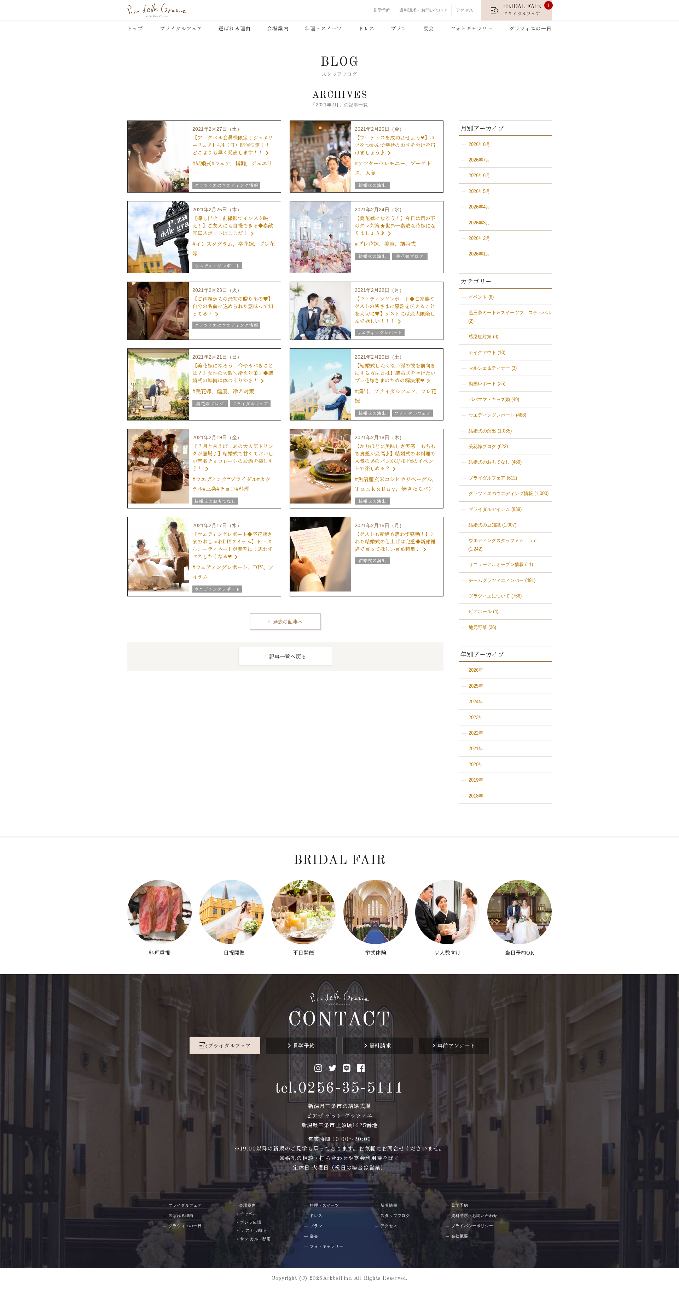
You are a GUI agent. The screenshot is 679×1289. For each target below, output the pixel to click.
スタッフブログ (395, 1215)
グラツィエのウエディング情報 (501, 493)
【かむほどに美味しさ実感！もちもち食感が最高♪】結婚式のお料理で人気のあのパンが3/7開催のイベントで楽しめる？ (395, 457)
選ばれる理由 (235, 28)
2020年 (476, 764)
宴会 (428, 28)
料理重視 (159, 952)
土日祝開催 (231, 952)
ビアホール (480, 611)
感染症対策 (480, 336)
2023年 (476, 717)
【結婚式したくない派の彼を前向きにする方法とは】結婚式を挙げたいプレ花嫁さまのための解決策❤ (395, 373)
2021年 (476, 748)
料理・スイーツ (323, 28)
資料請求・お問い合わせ (423, 10)
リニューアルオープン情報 (496, 564)
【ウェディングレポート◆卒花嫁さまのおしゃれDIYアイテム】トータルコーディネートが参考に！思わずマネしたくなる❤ (232, 545)
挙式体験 (375, 952)
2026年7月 (479, 160)
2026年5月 (479, 191)
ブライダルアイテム (489, 509)
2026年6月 (479, 175)
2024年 (476, 701)
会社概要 (459, 1236)
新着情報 (389, 1205)
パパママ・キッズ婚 (489, 399)
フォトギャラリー (472, 28)
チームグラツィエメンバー (496, 580)
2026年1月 (479, 254)
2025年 (476, 686)
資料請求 (380, 1045)
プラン (399, 28)
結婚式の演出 (482, 431)
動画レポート (482, 383)
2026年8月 (479, 144)
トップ (135, 28)
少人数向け (447, 952)
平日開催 (303, 952)
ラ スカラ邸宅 (253, 1230)
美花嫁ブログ (482, 446)
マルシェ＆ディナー (489, 368)
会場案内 (277, 28)
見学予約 (381, 10)
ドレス (366, 28)
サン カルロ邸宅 (255, 1239)
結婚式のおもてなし (489, 462)
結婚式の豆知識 (485, 525)
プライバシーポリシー (472, 1226)
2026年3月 (479, 222)
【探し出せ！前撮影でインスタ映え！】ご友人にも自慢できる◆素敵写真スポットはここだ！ (232, 225)
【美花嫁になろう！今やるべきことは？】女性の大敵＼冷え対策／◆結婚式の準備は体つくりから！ (232, 373)
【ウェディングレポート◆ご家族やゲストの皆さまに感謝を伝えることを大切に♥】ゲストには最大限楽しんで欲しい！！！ (395, 309)
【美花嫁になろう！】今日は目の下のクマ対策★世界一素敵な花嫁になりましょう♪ (395, 225)
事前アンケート (456, 1045)
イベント (478, 297)
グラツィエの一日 (530, 28)
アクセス (464, 10)
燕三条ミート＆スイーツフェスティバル (510, 312)
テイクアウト (482, 352)
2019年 (476, 780)
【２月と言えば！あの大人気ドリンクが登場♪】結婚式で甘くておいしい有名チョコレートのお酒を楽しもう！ (232, 457)
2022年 (476, 733)
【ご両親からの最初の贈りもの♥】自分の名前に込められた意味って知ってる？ (232, 306)
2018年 (476, 796)
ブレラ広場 (250, 1222)
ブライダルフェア (181, 28)
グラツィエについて (489, 596)
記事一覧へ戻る (287, 656)
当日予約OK (519, 952)
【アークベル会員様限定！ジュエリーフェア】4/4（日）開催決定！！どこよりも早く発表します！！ (232, 145)
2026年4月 (479, 207)
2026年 (476, 670)
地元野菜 (478, 627)
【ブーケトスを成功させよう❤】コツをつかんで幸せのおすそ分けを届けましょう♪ (395, 145)
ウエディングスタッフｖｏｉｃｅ (503, 540)
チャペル (248, 1214)
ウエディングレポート (492, 415)
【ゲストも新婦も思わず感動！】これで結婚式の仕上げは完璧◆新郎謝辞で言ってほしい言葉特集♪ (395, 541)
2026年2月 (479, 238)
